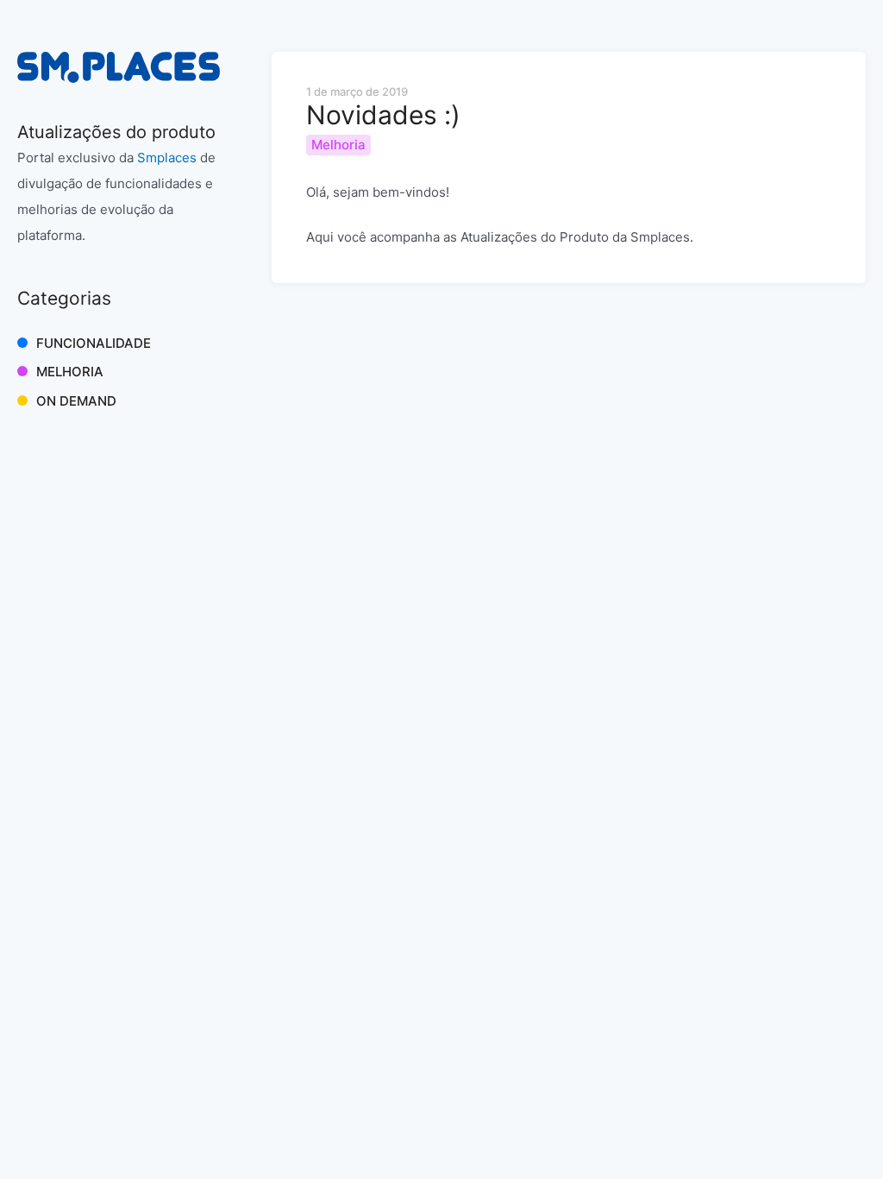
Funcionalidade (93, 343)
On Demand (76, 401)
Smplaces (167, 157)
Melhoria (69, 371)
